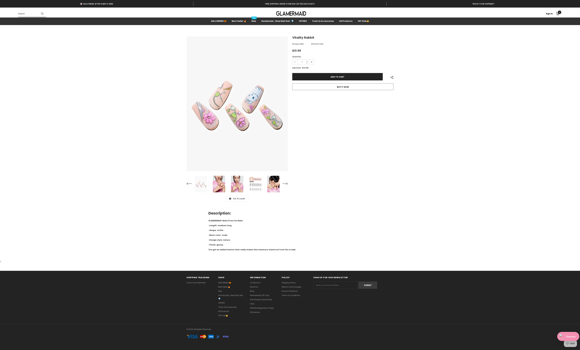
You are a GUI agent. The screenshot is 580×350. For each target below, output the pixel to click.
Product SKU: (298, 44)
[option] (96, 4)
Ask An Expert (239, 198)
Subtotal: (296, 68)
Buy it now (343, 87)
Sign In (549, 13)
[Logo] (291, 13)
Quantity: (296, 56)
